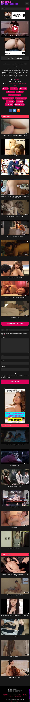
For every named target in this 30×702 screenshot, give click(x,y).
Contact (11, 696)
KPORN (17, 79)
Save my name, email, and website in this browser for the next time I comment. (15, 376)
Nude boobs (9, 104)
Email (2, 360)
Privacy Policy (17, 694)
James (16, 83)
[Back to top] (25, 698)
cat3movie (20, 91)
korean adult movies (21, 98)
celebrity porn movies (15, 95)
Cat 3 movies (11, 91)
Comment (3, 337)
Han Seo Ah (11, 83)
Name (2, 355)
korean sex (20, 101)
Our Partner (18, 696)
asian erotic (23, 88)
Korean (6, 88)
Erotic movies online (8, 98)
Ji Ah (20, 83)
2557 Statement (7, 694)
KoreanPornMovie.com (15, 701)
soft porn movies (20, 104)
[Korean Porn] (12, 3)
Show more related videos (15, 323)
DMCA (25, 694)
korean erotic (11, 101)
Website (3, 366)
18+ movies (14, 88)
